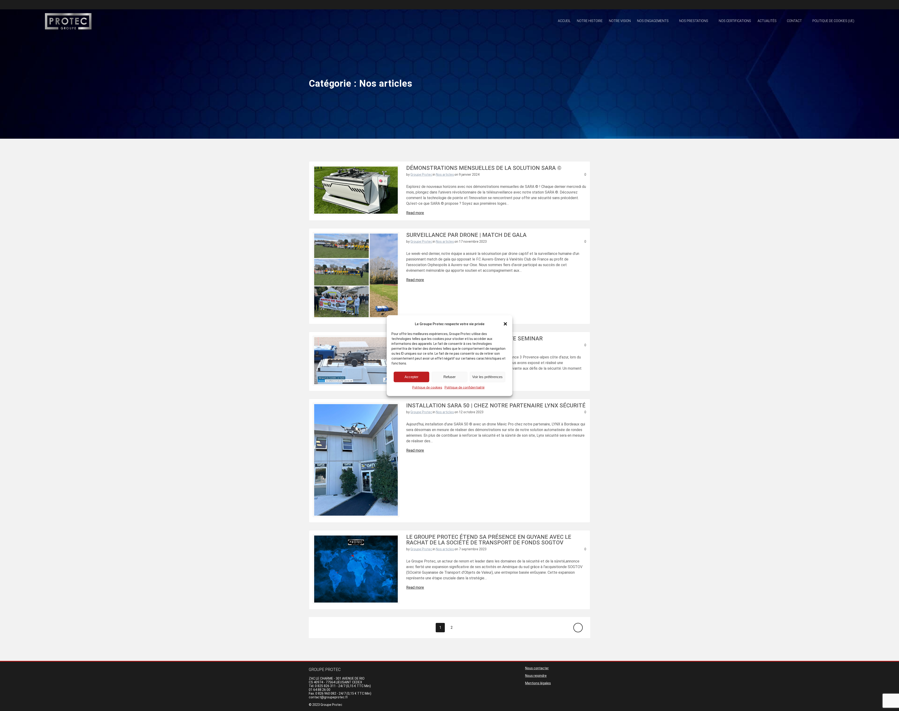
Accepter (411, 377)
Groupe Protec (421, 174)
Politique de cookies (427, 387)
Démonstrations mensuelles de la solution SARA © (483, 168)
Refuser (449, 377)
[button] (505, 323)
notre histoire (590, 21)
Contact (794, 21)
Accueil (564, 21)
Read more (415, 213)
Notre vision (620, 21)
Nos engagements (653, 21)
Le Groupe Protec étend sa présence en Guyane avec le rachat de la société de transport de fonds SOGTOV (488, 540)
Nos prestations (693, 21)
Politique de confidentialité (465, 387)
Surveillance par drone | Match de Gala (466, 235)
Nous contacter (537, 668)
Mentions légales (538, 683)
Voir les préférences (487, 377)
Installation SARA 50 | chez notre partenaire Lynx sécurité (496, 405)
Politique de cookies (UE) (833, 21)
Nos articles (445, 174)
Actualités (767, 21)
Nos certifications (735, 21)
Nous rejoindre (536, 675)
